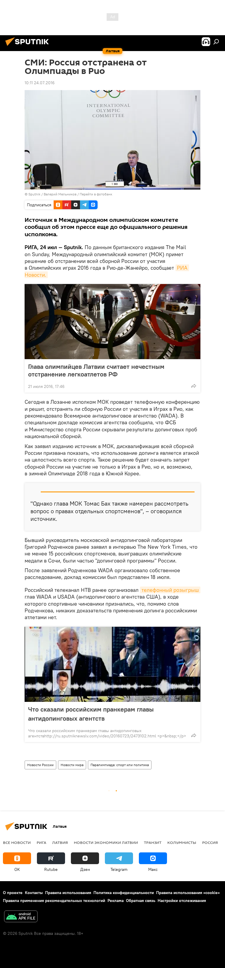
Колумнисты (181, 842)
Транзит (152, 842)
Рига (41, 842)
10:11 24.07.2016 (39, 82)
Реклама (116, 900)
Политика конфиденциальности (123, 892)
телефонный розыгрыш (170, 590)
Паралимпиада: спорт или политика (120, 765)
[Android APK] (21, 917)
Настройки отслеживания (182, 900)
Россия (210, 842)
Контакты (34, 892)
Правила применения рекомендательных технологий (54, 900)
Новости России (40, 765)
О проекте (13, 892)
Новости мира (72, 765)
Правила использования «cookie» (188, 892)
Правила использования (68, 892)
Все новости (17, 842)
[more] (194, 386)
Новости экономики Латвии (106, 842)
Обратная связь (140, 900)
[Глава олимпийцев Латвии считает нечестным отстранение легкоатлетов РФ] (112, 321)
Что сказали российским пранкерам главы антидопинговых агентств (91, 713)
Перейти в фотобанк (96, 194)
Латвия (60, 842)
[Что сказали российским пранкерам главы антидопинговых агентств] (112, 664)
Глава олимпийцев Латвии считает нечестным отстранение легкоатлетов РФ (96, 370)
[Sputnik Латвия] (28, 46)
